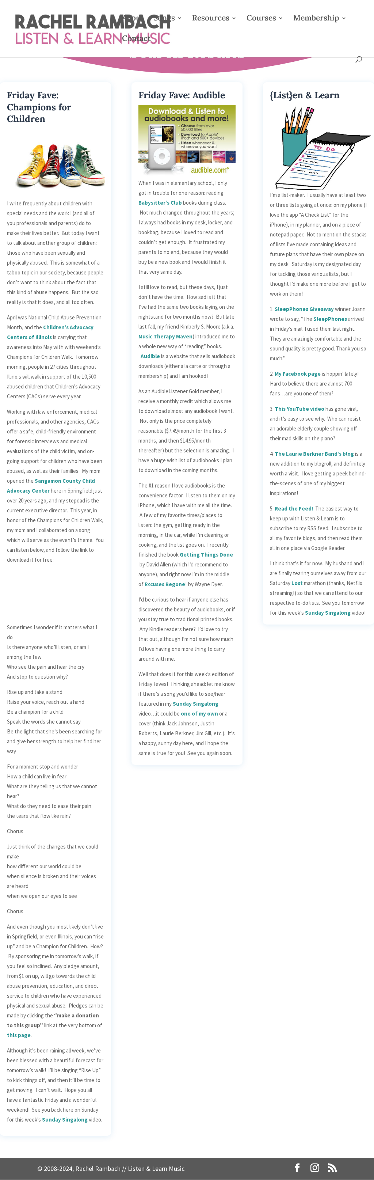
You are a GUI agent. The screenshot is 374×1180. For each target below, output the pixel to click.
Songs (164, 19)
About (133, 19)
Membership (316, 19)
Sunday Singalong (65, 1119)
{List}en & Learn (305, 95)
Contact (136, 39)
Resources (210, 19)
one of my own (199, 713)
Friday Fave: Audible (181, 95)
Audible (150, 356)
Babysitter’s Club (160, 202)
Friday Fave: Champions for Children (39, 107)
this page (19, 1035)
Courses (261, 19)
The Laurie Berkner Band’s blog (314, 453)
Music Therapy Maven (165, 336)
